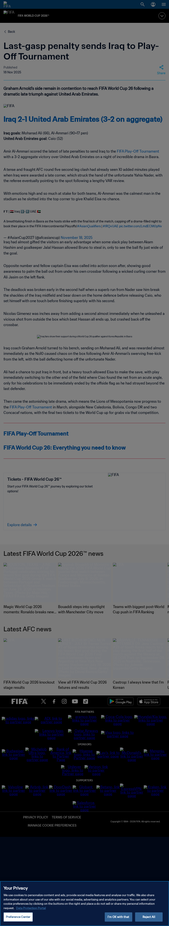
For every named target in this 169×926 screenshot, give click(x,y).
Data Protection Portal (31, 908)
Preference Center (18, 917)
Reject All (149, 917)
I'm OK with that (118, 917)
